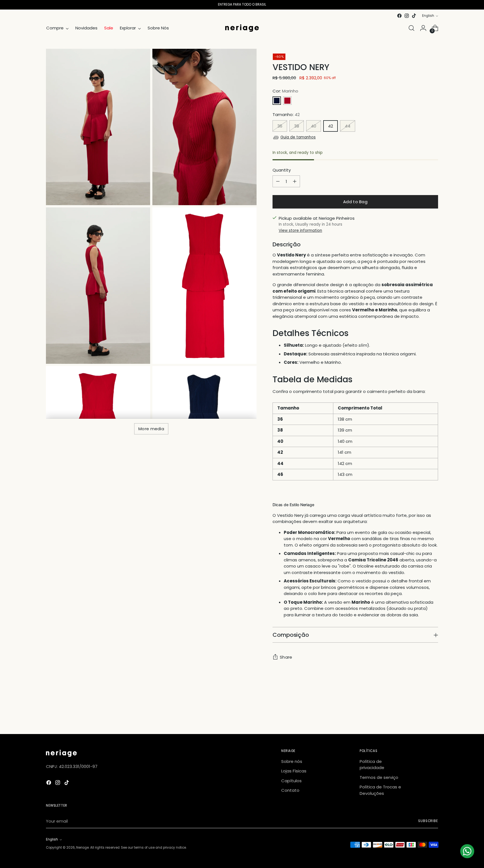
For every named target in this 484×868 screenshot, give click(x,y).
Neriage (82, 847)
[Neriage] (242, 28)
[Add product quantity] (295, 181)
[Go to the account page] (423, 28)
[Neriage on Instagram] (406, 15)
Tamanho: (286, 114)
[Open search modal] (411, 28)
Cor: (285, 91)
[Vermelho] (287, 100)
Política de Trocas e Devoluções (380, 790)
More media (151, 429)
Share (286, 657)
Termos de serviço (379, 777)
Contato (290, 790)
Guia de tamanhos (298, 137)
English (428, 15)
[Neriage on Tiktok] (413, 15)
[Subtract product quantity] (278, 181)
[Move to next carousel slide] (433, 714)
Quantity (282, 170)
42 (330, 126)
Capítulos (291, 781)
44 (347, 126)
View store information (300, 230)
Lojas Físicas (293, 771)
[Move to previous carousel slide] (420, 715)
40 (313, 126)
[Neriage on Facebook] (399, 15)
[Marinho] (277, 100)
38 (296, 126)
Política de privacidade (372, 764)
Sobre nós (291, 761)
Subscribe (428, 821)
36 (279, 126)
